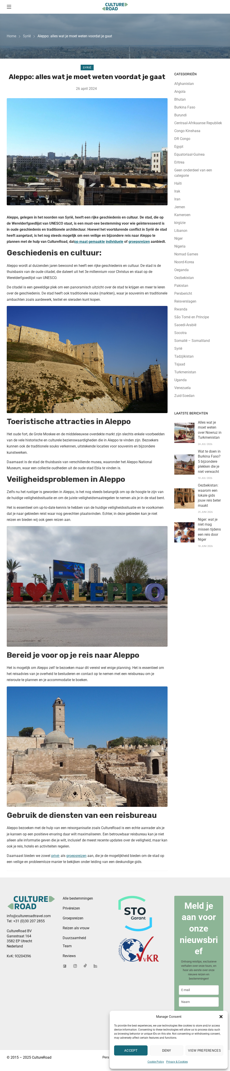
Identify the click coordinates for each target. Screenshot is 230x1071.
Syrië (27, 36)
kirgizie (180, 223)
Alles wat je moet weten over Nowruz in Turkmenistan (209, 430)
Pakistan (181, 285)
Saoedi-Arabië (185, 325)
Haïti (178, 183)
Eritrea (179, 162)
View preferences (204, 1051)
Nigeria (180, 246)
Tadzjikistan (184, 356)
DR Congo (182, 139)
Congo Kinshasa (187, 131)
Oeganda (181, 270)
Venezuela (182, 388)
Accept (130, 1051)
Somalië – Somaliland (192, 341)
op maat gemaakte (89, 241)
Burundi (180, 115)
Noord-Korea (184, 262)
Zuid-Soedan (184, 396)
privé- (55, 856)
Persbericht (183, 293)
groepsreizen (139, 241)
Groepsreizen (73, 918)
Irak (177, 191)
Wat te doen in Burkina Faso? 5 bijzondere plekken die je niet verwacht (209, 461)
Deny (166, 1051)
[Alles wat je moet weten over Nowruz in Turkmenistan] (184, 433)
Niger (178, 238)
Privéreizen (71, 908)
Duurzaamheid (74, 938)
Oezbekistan (184, 278)
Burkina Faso (184, 107)
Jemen (179, 207)
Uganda (180, 380)
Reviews (69, 956)
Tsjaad (179, 364)
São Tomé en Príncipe (191, 317)
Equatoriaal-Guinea (189, 154)
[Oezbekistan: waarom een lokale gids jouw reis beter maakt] (184, 498)
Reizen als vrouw (76, 928)
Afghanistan (184, 84)
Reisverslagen (185, 301)
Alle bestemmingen (78, 898)
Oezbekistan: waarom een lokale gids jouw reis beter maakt (209, 495)
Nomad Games (186, 254)
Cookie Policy (156, 1061)
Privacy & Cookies (177, 1061)
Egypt (178, 146)
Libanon (180, 230)
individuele (114, 241)
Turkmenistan (185, 372)
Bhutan (180, 99)
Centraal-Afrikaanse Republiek (198, 123)
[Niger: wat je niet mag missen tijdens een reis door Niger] (184, 532)
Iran (177, 199)
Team (67, 946)
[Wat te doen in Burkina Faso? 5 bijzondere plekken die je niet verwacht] (184, 464)
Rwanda (180, 309)
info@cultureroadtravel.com (29, 916)
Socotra (180, 333)
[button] (221, 1016)
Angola (180, 91)
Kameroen (182, 215)
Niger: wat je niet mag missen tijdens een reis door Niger (209, 529)
